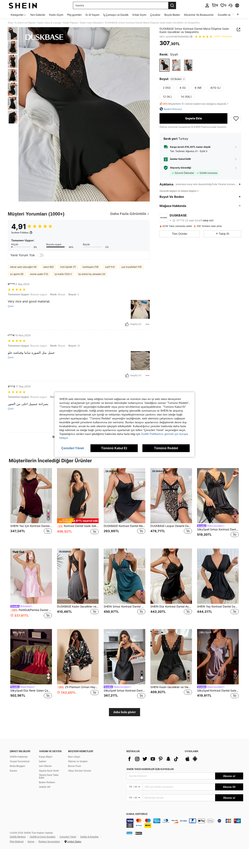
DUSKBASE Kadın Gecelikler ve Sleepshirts (78, 606)
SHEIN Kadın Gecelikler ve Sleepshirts (171, 687)
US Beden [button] (176, 78)
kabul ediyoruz (136, 814)
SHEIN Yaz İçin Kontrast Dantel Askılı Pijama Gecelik (31, 525)
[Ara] (172, 5)
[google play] (195, 760)
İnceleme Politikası (20, 232)
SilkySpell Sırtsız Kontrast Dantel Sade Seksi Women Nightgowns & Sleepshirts (218, 529)
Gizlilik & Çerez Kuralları (42, 836)
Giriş (10, 22)
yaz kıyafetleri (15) (131, 266)
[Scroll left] (233, 14)
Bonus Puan (74, 766)
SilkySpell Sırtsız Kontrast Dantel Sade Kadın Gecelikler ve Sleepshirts (124, 690)
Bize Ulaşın (74, 756)
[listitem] (31, 505)
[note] (78, 520)
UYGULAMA (191, 751)
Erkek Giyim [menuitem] (139, 14)
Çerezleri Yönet (68, 836)
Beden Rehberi (47, 782)
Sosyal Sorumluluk (20, 761)
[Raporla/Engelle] (147, 324)
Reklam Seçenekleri (49, 841)
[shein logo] (23, 5)
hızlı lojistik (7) (68, 266)
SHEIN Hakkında (19, 756)
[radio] (164, 65)
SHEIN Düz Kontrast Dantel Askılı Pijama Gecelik (171, 606)
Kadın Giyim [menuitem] (56, 14)
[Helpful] (126, 324)
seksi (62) (48, 266)
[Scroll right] (237, 14)
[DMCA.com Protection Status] (138, 833)
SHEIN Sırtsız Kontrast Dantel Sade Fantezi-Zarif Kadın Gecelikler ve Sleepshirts (124, 606)
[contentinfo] (184, 823)
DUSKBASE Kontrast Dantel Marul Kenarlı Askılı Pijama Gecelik (124, 525)
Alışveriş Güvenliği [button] (180, 167)
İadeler (42, 761)
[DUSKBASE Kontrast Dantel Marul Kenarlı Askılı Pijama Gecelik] (124, 495)
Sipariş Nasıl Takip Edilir (49, 776)
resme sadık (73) (39, 274)
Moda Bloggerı (17, 766)
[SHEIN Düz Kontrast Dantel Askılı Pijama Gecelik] (171, 576)
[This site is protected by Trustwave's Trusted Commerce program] (129, 833)
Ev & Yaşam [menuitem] (92, 14)
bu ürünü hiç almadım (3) (91, 274)
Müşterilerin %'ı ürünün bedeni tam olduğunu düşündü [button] (194, 103)
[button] (230, 5)
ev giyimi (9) (16, 274)
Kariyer (13, 770)
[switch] (40, 255)
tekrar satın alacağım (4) (23, 266)
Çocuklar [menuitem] (155, 14)
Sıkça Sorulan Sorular (79, 770)
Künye (31, 841)
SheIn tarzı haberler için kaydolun (150, 769)
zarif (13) (110, 266)
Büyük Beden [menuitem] (172, 14)
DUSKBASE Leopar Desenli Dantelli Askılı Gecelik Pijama (171, 525)
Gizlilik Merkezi (18, 836)
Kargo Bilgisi (45, 756)
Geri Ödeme (45, 766)
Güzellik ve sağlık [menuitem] (228, 14)
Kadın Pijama (70, 22)
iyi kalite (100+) (63, 274)
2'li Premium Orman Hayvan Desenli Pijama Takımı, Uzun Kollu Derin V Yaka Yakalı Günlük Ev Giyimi (78, 687)
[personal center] (207, 5)
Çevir (11, 306)
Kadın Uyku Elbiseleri (91, 22)
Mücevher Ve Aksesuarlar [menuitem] (199, 14)
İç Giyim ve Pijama (25, 22)
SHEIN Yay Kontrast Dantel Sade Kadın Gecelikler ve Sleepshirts (218, 606)
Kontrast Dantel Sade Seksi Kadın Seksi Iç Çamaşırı (78, 525)
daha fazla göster (124, 712)
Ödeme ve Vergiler (78, 761)
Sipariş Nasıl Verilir (49, 770)
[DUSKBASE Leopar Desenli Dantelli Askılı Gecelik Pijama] (171, 495)
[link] (214, 5)
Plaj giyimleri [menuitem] (74, 14)
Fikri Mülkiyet (17, 841)
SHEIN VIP (44, 787)
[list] (153, 759)
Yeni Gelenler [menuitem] (37, 14)
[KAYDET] (236, 118)
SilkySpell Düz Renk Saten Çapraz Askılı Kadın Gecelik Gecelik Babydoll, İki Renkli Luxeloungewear (31, 690)
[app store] (187, 760)
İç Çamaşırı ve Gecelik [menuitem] (116, 14)
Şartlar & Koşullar (89, 836)
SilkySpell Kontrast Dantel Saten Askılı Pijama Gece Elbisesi (218, 690)
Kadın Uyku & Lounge (49, 22)
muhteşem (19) (90, 266)
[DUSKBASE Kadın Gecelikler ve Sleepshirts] (78, 576)
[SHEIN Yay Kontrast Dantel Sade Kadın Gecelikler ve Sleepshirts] (218, 576)
